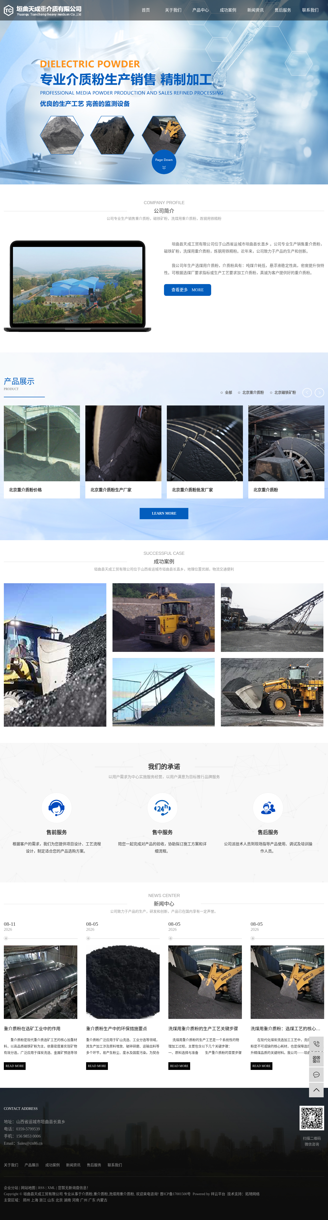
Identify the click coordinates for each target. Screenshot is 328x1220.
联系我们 (310, 10)
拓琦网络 (252, 1194)
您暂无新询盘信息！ (74, 1188)
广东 (92, 1200)
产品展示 (32, 1165)
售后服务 (283, 10)
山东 (51, 1200)
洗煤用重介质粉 (121, 1194)
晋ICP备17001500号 (175, 1194)
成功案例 (228, 10)
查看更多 (187, 290)
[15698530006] (316, 1044)
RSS (41, 1188)
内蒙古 (102, 1200)
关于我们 (173, 10)
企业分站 (11, 1188)
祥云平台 (218, 1194)
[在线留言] (316, 1074)
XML (51, 1188)
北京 (59, 1200)
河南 (75, 1200)
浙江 (42, 1200)
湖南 (67, 1200)
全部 (228, 392)
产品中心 (200, 10)
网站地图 (28, 1188)
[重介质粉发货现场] (55, 655)
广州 (83, 1200)
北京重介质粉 (253, 392)
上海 (34, 1200)
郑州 (26, 1200)
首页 (146, 10)
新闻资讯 (255, 10)
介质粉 (87, 1194)
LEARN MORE (164, 513)
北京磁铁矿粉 (285, 392)
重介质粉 (101, 1194)
